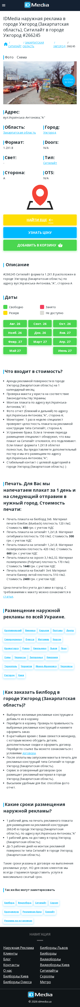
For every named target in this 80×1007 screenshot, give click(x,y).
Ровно (26, 648)
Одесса (29, 639)
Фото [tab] (9, 57)
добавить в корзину (40, 245)
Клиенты (10, 953)
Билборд (9, 902)
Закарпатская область (33, 44)
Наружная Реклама (18, 947)
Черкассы (20, 657)
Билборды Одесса (17, 982)
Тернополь (10, 666)
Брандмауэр (11, 911)
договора (29, 753)
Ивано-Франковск (46, 666)
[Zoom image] (40, 82)
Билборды (48, 953)
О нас (7, 970)
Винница (30, 630)
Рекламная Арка (32, 911)
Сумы (7, 657)
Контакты (11, 965)
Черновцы (66, 666)
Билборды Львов (54, 947)
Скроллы (47, 976)
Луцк (63, 648)
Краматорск (11, 648)
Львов (53, 648)
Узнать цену (40, 232)
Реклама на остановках (18, 920)
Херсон (57, 639)
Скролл (54, 902)
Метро (45, 982)
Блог (7, 959)
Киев (21, 675)
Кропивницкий (13, 630)
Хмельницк (39, 648)
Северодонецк (13, 639)
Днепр (70, 630)
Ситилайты (49, 970)
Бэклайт (50, 911)
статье (8, 596)
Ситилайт (15, 46)
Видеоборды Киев (55, 965)
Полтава (58, 630)
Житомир (43, 639)
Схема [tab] (22, 57)
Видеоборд (24, 902)
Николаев (52, 657)
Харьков (44, 630)
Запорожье (36, 657)
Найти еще (40, 220)
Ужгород (59, 46)
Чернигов (26, 666)
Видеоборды (50, 959)
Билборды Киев (16, 976)
